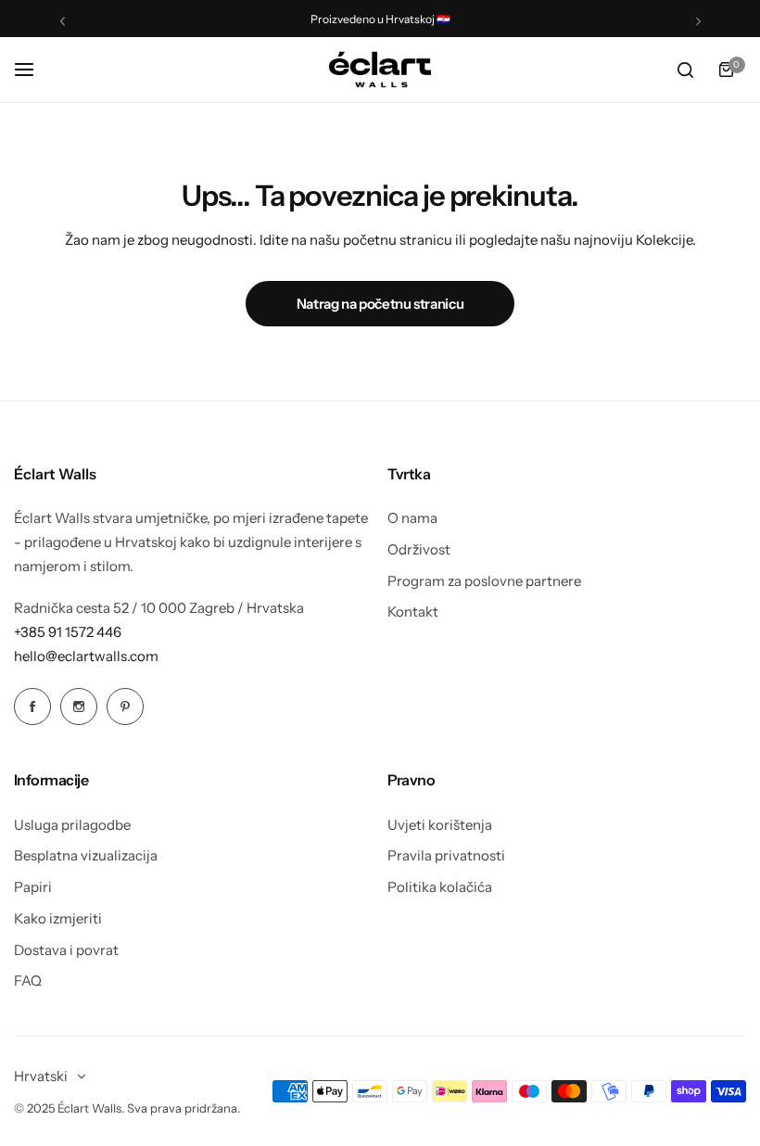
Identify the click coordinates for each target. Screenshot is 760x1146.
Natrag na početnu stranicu (380, 303)
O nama (412, 518)
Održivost (418, 549)
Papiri (33, 887)
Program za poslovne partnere (484, 581)
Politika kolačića (439, 887)
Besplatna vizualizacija (86, 855)
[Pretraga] (685, 69)
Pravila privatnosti (446, 855)
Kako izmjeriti (58, 918)
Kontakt (412, 611)
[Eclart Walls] (380, 69)
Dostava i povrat (66, 950)
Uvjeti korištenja (439, 825)
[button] (62, 21)
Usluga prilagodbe (72, 825)
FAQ (28, 980)
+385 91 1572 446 (67, 632)
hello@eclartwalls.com (86, 656)
